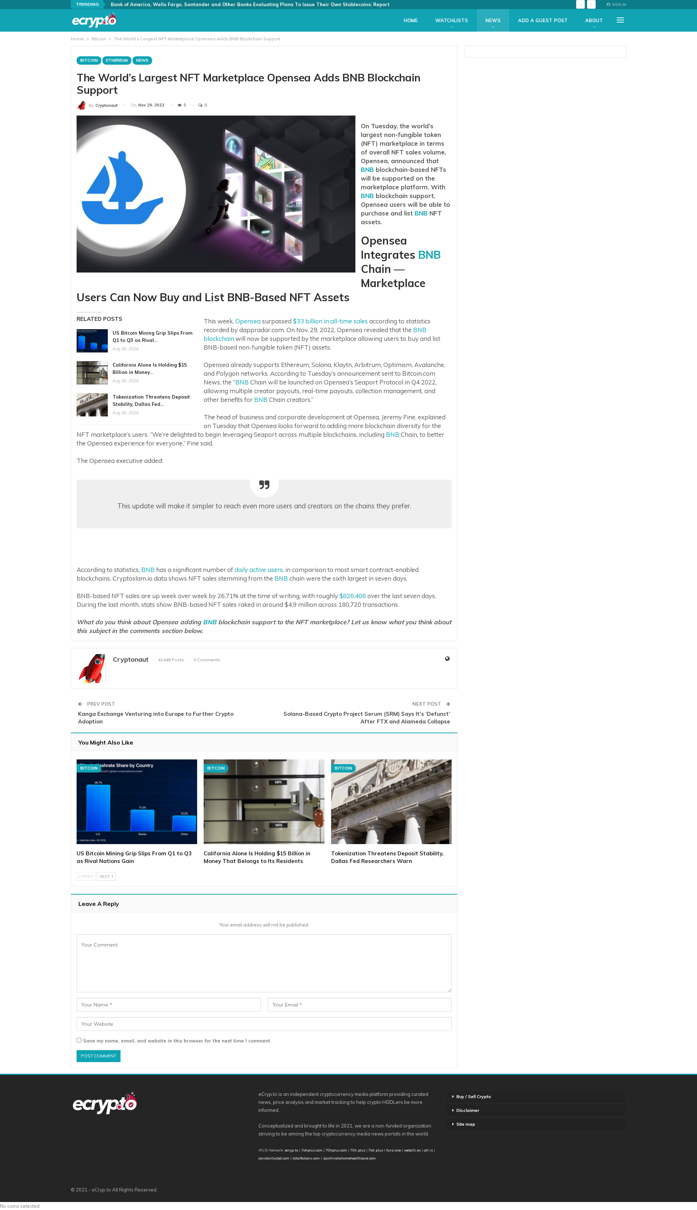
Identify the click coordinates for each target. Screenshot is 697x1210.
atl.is (428, 1150)
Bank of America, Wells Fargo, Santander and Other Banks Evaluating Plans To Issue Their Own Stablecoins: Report (250, 4)
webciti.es (412, 1150)
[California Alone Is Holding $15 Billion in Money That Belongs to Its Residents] (92, 372)
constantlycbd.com (273, 1158)
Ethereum (117, 60)
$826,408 (352, 596)
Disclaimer (467, 1110)
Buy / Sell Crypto (473, 1096)
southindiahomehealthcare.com (349, 1158)
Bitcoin (89, 60)
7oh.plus (375, 1150)
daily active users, (260, 569)
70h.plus (357, 1150)
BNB (367, 169)
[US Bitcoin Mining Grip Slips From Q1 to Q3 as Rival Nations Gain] (92, 340)
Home (411, 20)
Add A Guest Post (543, 20)
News (493, 20)
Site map (465, 1124)
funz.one (393, 1150)
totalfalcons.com (306, 1158)
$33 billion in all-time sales (330, 321)
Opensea (248, 321)
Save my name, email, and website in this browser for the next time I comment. (177, 1041)
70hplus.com (336, 1150)
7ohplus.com (311, 1150)
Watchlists (451, 20)
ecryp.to (291, 1150)
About (594, 20)
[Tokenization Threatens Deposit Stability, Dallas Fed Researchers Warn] (92, 404)
